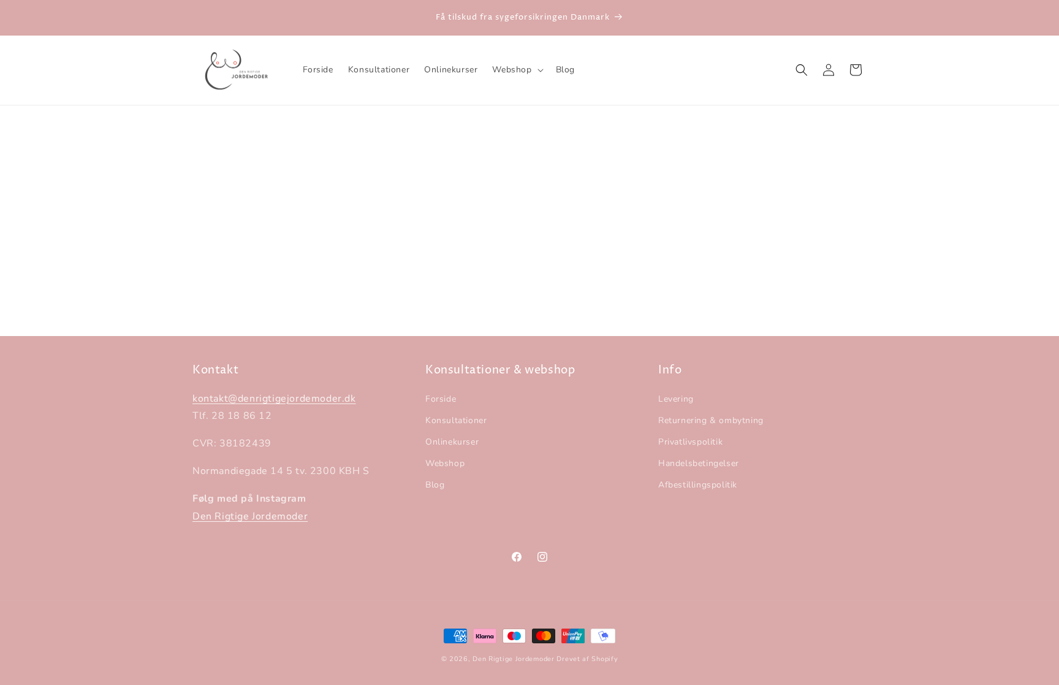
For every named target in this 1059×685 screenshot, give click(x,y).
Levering (676, 399)
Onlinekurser (452, 442)
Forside (440, 399)
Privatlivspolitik (690, 442)
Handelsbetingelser (698, 463)
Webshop (445, 463)
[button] (516, 70)
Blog (434, 485)
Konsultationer (456, 420)
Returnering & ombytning (711, 420)
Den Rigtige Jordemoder (250, 516)
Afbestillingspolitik (697, 485)
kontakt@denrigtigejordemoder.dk (274, 398)
